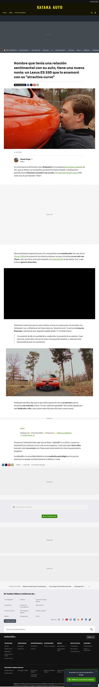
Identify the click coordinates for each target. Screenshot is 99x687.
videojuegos (24, 616)
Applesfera (7, 651)
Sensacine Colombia (34, 675)
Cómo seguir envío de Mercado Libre (60, 586)
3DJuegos (21, 646)
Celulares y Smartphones (24, 606)
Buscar (91, 629)
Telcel (37, 616)
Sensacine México (34, 671)
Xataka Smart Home (8, 655)
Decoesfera (74, 649)
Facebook (95, 13)
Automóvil (49, 7)
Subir (89, 637)
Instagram (70, 619)
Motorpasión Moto (61, 649)
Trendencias (74, 646)
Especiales (7, 605)
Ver (50, 516)
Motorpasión (61, 646)
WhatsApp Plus (79, 586)
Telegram (74, 619)
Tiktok (89, 619)
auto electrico (20, 13)
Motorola (46, 50)
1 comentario (21, 85)
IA (52, 50)
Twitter (92, 13)
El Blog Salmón (88, 646)
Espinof (33, 649)
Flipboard (34, 85)
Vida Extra (21, 649)
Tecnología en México (24, 612)
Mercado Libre (36, 50)
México (6, 616)
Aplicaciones (40, 605)
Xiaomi (79, 50)
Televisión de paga (39, 465)
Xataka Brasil (8, 673)
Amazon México (24, 50)
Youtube (66, 619)
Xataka (6, 646)
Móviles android (41, 611)
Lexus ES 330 (57, 259)
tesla (5, 13)
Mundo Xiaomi (8, 658)
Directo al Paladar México (49, 671)
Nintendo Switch (60, 50)
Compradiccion (75, 651)
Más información (64, 685)
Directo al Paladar (49, 646)
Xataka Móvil (8, 649)
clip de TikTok (20, 256)
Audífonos (87, 50)
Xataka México (8, 670)
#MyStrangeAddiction (64, 433)
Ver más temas (10, 621)
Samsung (71, 50)
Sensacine (34, 646)
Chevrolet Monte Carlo (67, 173)
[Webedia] (94, 1)
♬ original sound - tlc (27, 435)
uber (10, 13)
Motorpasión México (61, 671)
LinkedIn (85, 619)
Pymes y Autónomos (87, 649)
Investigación (8, 599)
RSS (78, 619)
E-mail (37, 85)
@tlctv (22, 428)
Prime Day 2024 (9, 611)
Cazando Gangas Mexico (41, 600)
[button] (26, 159)
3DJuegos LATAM (23, 670)
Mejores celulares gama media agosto (34, 586)
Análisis (22, 599)
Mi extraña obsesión (73, 167)
